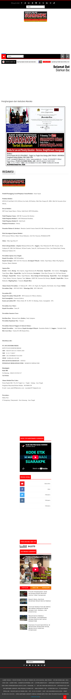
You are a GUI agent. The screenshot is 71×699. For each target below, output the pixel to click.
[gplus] (28, 3)
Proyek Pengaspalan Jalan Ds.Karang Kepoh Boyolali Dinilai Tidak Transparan (38, 593)
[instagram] (50, 3)
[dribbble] (39, 3)
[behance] (46, 3)
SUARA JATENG (38, 61)
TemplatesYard (35, 697)
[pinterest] (32, 3)
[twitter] (25, 3)
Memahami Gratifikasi (46, 588)
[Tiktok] (46, 665)
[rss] (43, 3)
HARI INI (35, 588)
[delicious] (54, 3)
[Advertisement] (35, 38)
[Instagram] (57, 2)
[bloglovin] (36, 3)
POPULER (25, 588)
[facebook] (21, 3)
